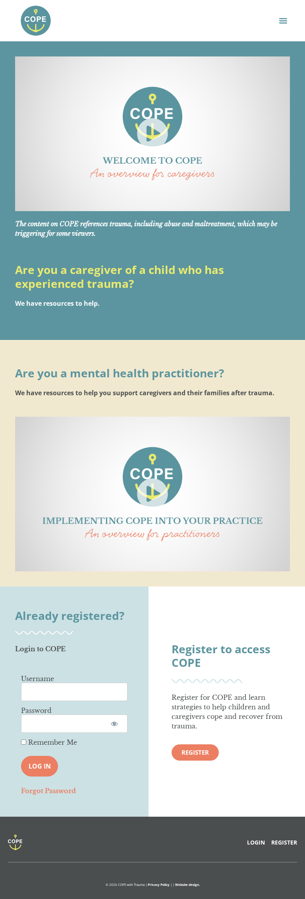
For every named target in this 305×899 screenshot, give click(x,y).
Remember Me (51, 742)
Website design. (187, 884)
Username (37, 679)
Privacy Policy (159, 884)
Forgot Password (48, 791)
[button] (283, 20)
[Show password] (114, 724)
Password (36, 711)
